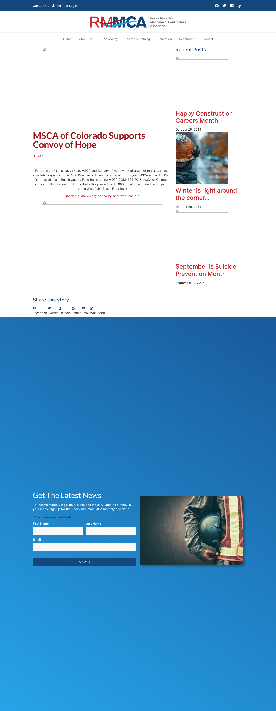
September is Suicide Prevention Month (206, 270)
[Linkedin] (232, 5)
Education (165, 39)
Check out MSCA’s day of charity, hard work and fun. (102, 196)
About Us (85, 39)
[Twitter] (224, 5)
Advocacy (111, 39)
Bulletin (38, 156)
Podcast (207, 39)
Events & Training (137, 39)
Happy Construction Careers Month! (204, 117)
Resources (186, 39)
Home (67, 39)
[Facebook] (217, 5)
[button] (40, 310)
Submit (84, 562)
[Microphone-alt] (239, 5)
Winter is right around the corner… (206, 194)
